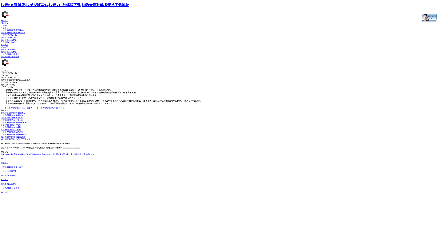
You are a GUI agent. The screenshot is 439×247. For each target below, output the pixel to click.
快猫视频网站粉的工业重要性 (16, 108)
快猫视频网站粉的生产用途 (12, 118)
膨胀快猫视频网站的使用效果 (13, 113)
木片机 (68, 154)
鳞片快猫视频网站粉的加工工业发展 (15, 139)
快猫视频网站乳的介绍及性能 (48, 108)
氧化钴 (18, 154)
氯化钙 (80, 154)
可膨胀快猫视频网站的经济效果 (14, 122)
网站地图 (4, 192)
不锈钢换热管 (35, 154)
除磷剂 (3, 154)
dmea (8, 154)
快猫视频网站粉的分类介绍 (12, 120)
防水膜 (86, 154)
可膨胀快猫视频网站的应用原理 (14, 134)
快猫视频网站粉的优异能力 (12, 115)
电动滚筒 (74, 154)
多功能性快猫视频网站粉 (11, 125)
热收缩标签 (46, 154)
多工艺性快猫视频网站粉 (11, 130)
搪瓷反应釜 (25, 154)
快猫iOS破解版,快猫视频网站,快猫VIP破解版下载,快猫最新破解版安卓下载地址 (65, 5)
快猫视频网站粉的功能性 (11, 127)
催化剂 (13, 154)
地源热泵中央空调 (58, 154)
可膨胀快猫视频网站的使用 (12, 132)
